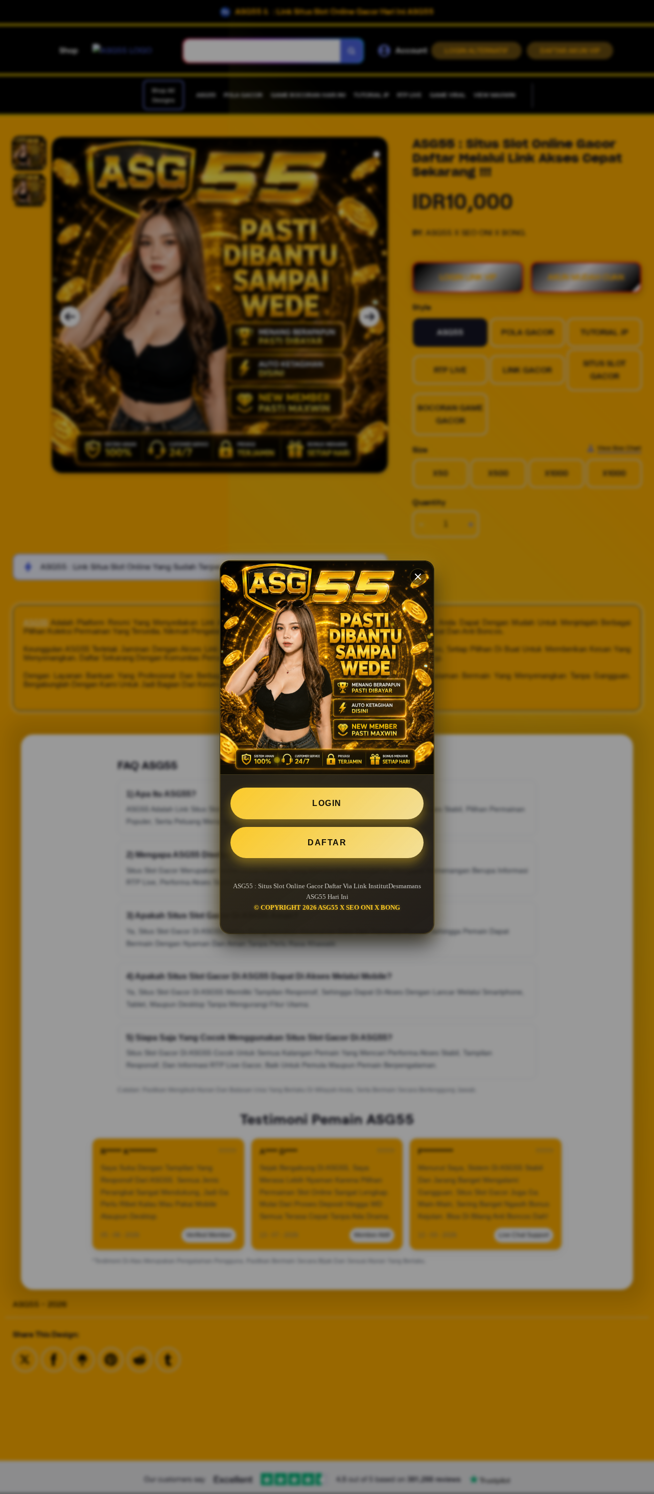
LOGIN (327, 803)
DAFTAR (327, 842)
